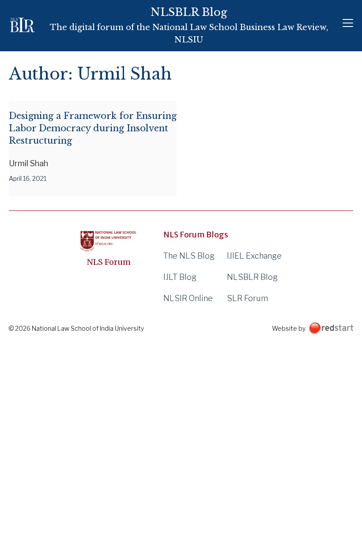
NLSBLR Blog (252, 277)
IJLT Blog (179, 277)
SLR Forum (247, 298)
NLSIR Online (188, 298)
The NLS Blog (189, 255)
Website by (288, 328)
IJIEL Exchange (254, 255)
